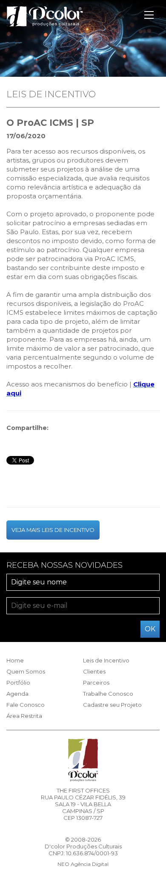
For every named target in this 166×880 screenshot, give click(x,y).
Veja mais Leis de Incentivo (52, 529)
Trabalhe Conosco (108, 693)
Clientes (94, 671)
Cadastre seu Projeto (112, 704)
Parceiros (96, 682)
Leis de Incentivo (106, 660)
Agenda (17, 693)
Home (15, 660)
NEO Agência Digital (83, 864)
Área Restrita (24, 715)
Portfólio (18, 682)
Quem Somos (25, 671)
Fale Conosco (25, 704)
